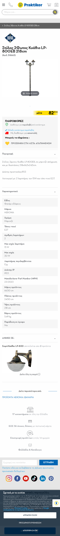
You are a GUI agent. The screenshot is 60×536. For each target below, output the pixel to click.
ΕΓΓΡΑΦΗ (48, 462)
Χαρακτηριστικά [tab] (10, 191)
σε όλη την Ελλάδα (30, 414)
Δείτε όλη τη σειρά (29, 374)
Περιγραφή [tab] (7, 154)
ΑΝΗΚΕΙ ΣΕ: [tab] (8, 338)
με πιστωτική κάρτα (30, 426)
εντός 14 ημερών (30, 438)
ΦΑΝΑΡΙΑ (29, 397)
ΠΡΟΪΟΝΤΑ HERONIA (12, 397)
